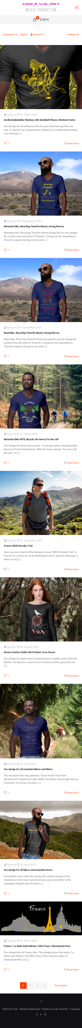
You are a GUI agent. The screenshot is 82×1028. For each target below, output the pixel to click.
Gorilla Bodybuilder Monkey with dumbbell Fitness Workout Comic (39, 119)
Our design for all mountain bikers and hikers (28, 769)
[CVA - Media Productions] (41, 7)
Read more (73, 143)
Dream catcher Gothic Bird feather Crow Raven (29, 652)
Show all (74, 34)
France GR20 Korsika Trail (18, 545)
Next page (60, 985)
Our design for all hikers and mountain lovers (28, 869)
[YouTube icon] (41, 1014)
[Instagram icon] (45, 1014)
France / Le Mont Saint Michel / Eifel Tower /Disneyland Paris (37, 946)
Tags (22, 34)
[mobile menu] (77, 7)
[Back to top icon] (41, 1001)
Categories (9, 34)
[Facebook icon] (37, 1014)
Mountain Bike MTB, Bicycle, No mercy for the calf (31, 439)
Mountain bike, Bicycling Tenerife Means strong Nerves (34, 226)
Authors (37, 34)
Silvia (10, 114)
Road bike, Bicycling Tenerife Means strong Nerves (31, 332)
